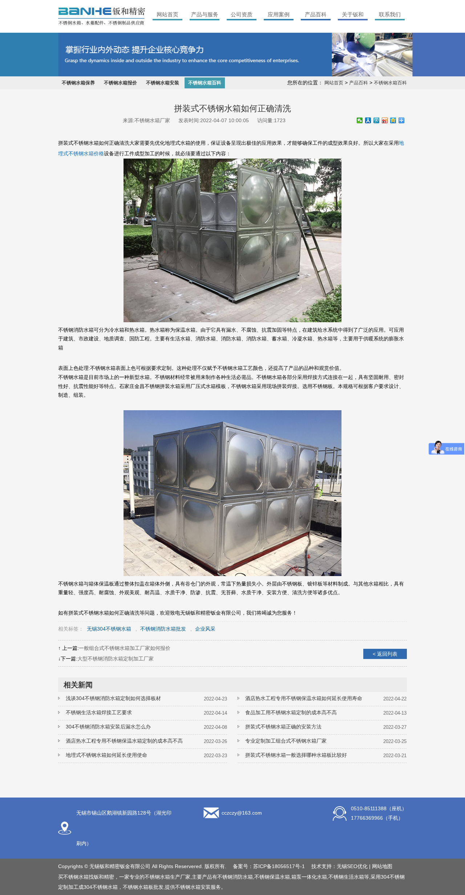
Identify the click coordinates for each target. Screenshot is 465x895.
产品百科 (316, 14)
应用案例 (279, 14)
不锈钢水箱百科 (204, 82)
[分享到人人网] (368, 120)
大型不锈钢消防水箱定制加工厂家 (115, 659)
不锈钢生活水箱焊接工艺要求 (99, 712)
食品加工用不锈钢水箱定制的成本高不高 (291, 712)
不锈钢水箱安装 (162, 82)
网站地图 (382, 866)
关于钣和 (353, 14)
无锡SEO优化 (352, 866)
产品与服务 (204, 14)
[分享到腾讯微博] (376, 120)
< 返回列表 (385, 654)
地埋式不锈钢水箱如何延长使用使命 (106, 755)
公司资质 (241, 14)
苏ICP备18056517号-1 (279, 866)
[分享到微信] (360, 120)
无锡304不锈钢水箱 (109, 629)
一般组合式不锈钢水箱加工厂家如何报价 (124, 648)
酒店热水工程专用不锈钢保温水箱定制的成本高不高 (124, 741)
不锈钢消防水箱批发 (163, 629)
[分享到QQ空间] (393, 120)
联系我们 (390, 14)
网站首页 (167, 14)
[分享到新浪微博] (385, 120)
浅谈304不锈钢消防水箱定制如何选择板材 (113, 698)
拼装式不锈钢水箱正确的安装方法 (283, 727)
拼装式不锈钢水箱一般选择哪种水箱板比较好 (296, 755)
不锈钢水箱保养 (78, 82)
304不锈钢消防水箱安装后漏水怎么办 (108, 727)
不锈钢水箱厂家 (152, 120)
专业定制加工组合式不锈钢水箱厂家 (286, 741)
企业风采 (205, 629)
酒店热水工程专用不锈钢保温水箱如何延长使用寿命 (303, 698)
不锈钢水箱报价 (120, 82)
